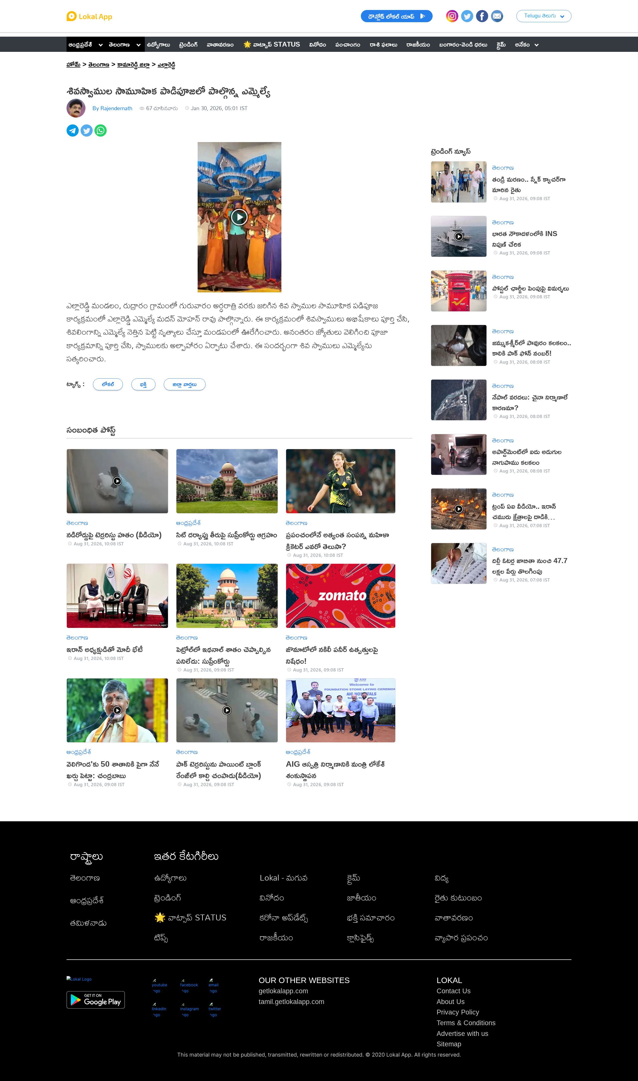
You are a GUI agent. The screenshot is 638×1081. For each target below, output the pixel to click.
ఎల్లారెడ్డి (166, 64)
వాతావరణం (454, 917)
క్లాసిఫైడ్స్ (360, 937)
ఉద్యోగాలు (170, 877)
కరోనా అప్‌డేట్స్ (284, 917)
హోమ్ (73, 64)
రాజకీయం (276, 937)
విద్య (442, 877)
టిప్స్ (161, 937)
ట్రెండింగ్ (167, 897)
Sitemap (449, 1044)
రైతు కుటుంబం (458, 897)
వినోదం (272, 897)
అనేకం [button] (522, 44)
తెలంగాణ (119, 44)
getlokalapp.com (283, 991)
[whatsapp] (101, 133)
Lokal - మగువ (284, 877)
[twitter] (87, 133)
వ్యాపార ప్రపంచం (461, 937)
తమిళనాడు (88, 922)
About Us (451, 1001)
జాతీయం (362, 897)
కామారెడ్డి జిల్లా (133, 64)
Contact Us (454, 991)
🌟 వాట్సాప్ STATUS (190, 917)
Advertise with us (462, 1033)
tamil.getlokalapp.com (291, 1001)
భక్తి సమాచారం (371, 917)
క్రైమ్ (353, 877)
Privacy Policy (458, 1012)
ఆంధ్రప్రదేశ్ (80, 44)
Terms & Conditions (466, 1023)
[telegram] (73, 133)
